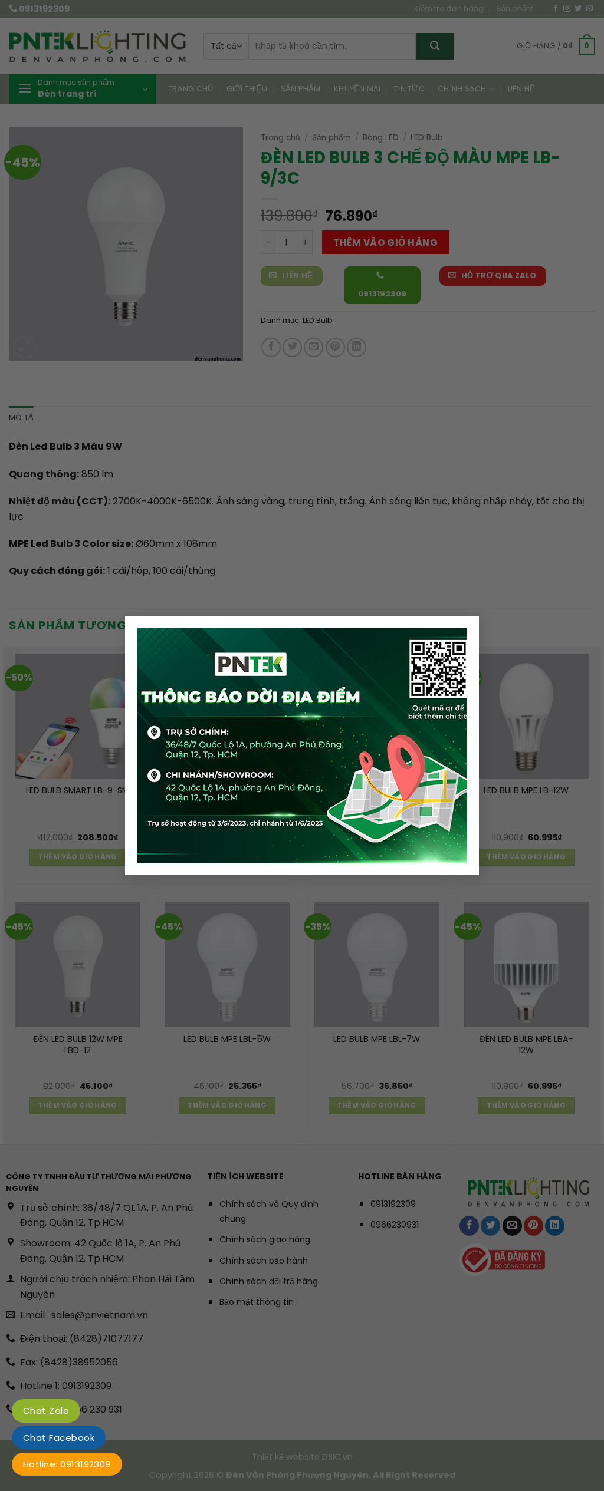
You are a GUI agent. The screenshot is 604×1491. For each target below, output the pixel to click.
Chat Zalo (46, 1410)
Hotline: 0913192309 (67, 1464)
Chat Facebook (58, 1437)
